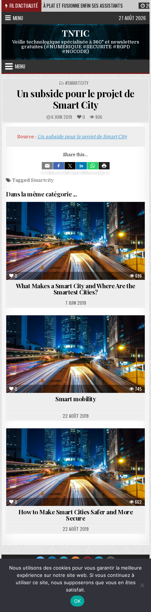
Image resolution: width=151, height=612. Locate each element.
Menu (18, 18)
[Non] (142, 585)
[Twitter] (70, 165)
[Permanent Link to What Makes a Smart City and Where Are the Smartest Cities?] (75, 240)
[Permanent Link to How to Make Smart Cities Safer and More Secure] (75, 467)
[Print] (104, 165)
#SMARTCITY (76, 83)
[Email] (47, 165)
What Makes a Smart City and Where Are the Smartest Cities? (75, 289)
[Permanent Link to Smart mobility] (75, 354)
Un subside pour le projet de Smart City (76, 99)
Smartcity (42, 180)
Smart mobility (75, 399)
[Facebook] (58, 165)
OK (77, 601)
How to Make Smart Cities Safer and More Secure (75, 515)
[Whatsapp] (92, 165)
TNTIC (75, 33)
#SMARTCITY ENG (60, 333)
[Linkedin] (81, 165)
